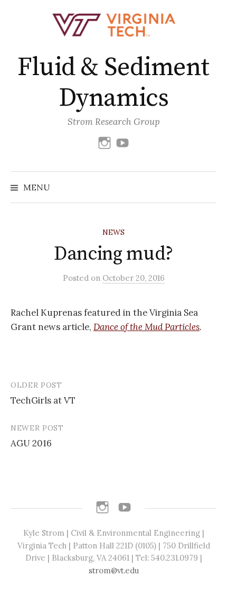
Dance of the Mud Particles (146, 327)
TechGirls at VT (43, 400)
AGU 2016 (31, 443)
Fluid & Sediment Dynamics (113, 83)
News (113, 232)
